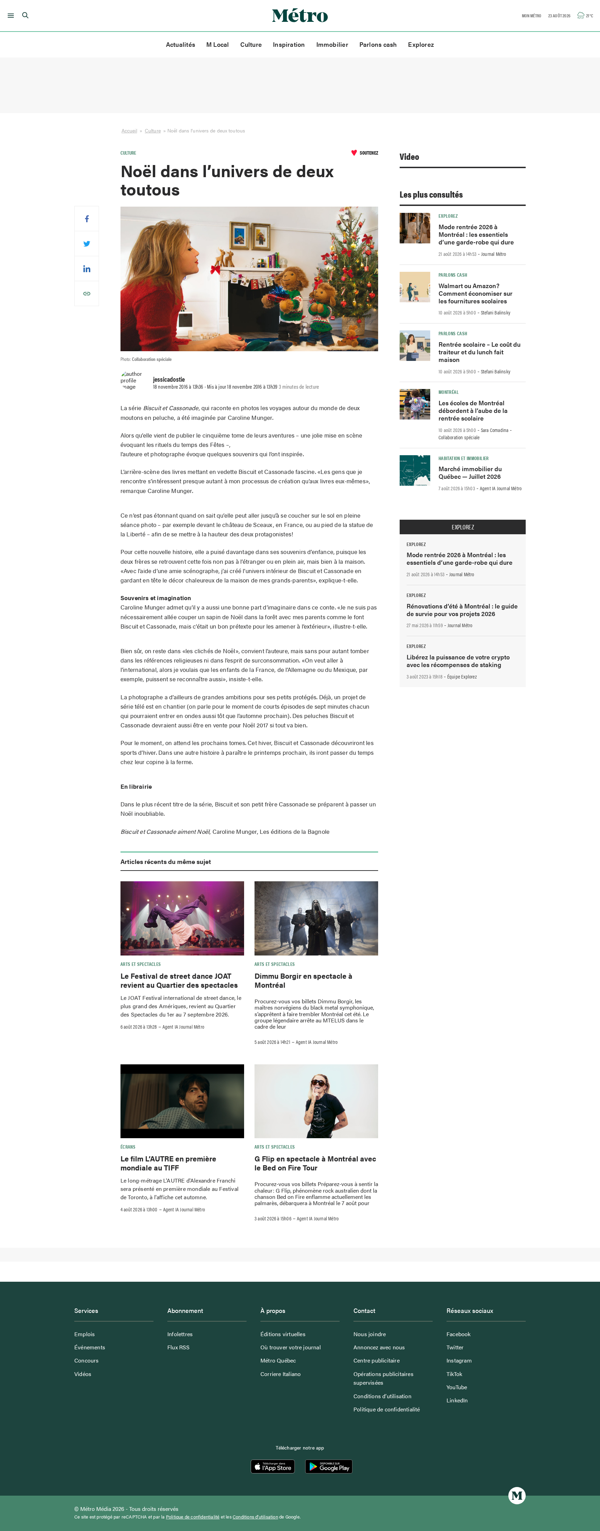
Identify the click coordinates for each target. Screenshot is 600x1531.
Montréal (449, 392)
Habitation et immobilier (464, 458)
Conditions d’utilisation (382, 1396)
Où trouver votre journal (290, 1347)
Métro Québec (278, 1360)
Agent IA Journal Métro (183, 1026)
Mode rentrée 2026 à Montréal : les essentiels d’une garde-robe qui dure (476, 234)
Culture (251, 44)
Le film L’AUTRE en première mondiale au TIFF (168, 1163)
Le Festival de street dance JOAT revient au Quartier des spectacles (179, 980)
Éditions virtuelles (283, 1334)
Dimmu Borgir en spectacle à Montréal (303, 980)
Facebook (459, 1334)
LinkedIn (457, 1400)
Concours (86, 1360)
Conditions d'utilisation (255, 1517)
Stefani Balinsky (495, 312)
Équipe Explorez (462, 676)
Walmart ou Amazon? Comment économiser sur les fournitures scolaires (475, 293)
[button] (9, 16)
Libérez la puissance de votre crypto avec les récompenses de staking (458, 660)
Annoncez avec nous (379, 1347)
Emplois (84, 1334)
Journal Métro (493, 253)
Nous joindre (369, 1334)
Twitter (455, 1347)
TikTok (454, 1374)
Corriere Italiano (280, 1374)
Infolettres (180, 1334)
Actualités (180, 44)
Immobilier (332, 44)
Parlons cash (378, 44)
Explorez (421, 44)
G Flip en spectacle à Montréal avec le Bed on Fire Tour (315, 1163)
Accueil (129, 130)
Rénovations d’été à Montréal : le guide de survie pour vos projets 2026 (462, 610)
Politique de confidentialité (386, 1409)
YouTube (457, 1387)
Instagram (459, 1360)
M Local (217, 44)
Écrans (127, 1146)
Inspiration (289, 44)
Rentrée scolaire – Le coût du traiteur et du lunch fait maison (479, 352)
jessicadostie (169, 379)
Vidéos (82, 1374)
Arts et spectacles (140, 964)
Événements (89, 1347)
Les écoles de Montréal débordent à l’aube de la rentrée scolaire (473, 410)
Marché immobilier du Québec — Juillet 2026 (470, 472)
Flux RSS (178, 1347)
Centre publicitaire (376, 1360)
